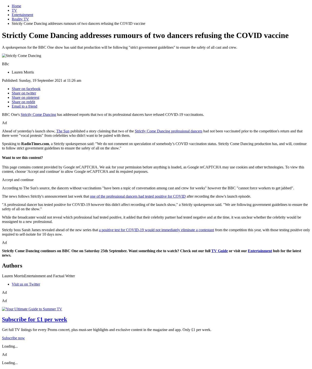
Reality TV (20, 19)
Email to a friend (24, 106)
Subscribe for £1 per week (34, 319)
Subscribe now (13, 338)
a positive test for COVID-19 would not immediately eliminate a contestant (156, 230)
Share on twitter (24, 93)
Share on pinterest (25, 97)
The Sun (62, 131)
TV (14, 10)
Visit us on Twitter (26, 284)
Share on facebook (26, 89)
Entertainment (22, 15)
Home (16, 6)
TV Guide (219, 251)
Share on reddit (23, 102)
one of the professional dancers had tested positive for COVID (138, 196)
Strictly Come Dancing (38, 114)
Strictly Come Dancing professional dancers (168, 131)
